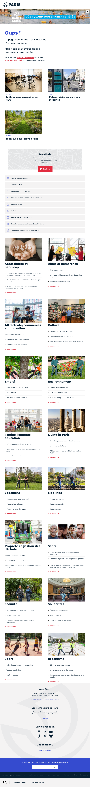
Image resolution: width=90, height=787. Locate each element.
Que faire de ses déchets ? (16, 555)
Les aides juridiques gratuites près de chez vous (66, 276)
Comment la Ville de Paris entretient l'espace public (23, 566)
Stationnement (55, 509)
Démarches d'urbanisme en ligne (62, 665)
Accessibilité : (30, 775)
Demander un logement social (18, 499)
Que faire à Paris (19, 782)
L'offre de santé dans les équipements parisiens (64, 553)
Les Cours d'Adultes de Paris (17, 388)
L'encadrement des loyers (16, 509)
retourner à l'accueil (13, 60)
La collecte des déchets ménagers (19, 560)
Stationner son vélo (57, 504)
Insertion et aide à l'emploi (16, 398)
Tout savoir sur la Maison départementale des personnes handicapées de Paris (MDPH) (23, 274)
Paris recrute (11, 393)
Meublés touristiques (14, 504)
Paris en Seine (38, 782)
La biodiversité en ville (58, 393)
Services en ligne (56, 270)
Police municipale (13, 615)
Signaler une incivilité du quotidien (20, 610)
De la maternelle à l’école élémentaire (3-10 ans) (23, 450)
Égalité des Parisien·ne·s (59, 610)
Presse (48, 775)
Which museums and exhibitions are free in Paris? (66, 452)
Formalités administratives (60, 281)
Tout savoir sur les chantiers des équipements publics (67, 676)
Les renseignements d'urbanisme (62, 670)
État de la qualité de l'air (59, 388)
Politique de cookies (70, 775)
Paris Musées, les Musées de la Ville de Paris (66, 341)
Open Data (56, 775)
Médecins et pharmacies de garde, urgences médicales (67, 560)
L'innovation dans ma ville (16, 344)
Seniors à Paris (55, 615)
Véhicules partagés (57, 499)
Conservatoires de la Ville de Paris (62, 336)
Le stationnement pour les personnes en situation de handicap (21, 287)
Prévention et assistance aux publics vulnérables (20, 621)
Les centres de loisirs (14, 456)
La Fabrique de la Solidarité (60, 620)
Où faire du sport (12, 675)
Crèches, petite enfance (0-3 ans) (18, 444)
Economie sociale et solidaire (17, 339)
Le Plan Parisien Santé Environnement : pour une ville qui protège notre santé (67, 566)
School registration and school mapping (65, 441)
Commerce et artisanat (15, 334)
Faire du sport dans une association (19, 665)
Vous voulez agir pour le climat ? (62, 398)
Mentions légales (8, 775)
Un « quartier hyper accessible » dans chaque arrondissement (23, 281)
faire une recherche (25, 58)
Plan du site (83, 775)
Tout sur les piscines (13, 670)
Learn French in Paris (58, 446)
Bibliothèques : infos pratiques (61, 331)
